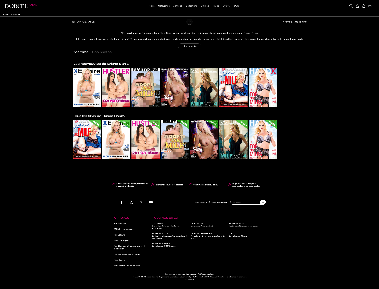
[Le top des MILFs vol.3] (263, 87)
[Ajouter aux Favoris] (189, 22)
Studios (205, 6)
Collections (191, 6)
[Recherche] (351, 6)
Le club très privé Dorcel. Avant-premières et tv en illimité (169, 236)
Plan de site (119, 260)
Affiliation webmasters (124, 229)
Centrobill (199, 277)
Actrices (177, 6)
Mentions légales (122, 240)
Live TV (227, 6)
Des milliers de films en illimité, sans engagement (166, 225)
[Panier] (364, 6)
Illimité (215, 6)
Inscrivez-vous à (211, 202)
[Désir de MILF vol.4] (204, 87)
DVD (236, 6)
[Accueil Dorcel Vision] (21, 6)
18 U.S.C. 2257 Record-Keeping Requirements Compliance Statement (160, 277)
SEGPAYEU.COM (212, 277)
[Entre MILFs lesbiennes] (116, 87)
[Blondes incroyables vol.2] (87, 87)
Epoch (191, 277)
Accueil (6, 14)
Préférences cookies (205, 274)
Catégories (164, 6)
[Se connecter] (358, 6)
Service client (120, 223)
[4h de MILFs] (175, 87)
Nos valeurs (119, 235)
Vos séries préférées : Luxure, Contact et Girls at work (208, 236)
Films (152, 6)
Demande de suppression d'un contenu (180, 274)
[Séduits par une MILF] (233, 87)
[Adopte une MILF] (145, 87)
